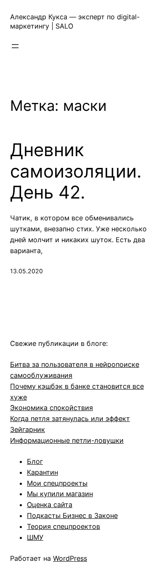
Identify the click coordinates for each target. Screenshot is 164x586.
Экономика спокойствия (51, 407)
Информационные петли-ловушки (67, 440)
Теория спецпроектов (63, 526)
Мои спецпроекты (57, 483)
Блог (35, 461)
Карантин (42, 472)
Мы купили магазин (60, 493)
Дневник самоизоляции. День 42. (76, 171)
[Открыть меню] (15, 46)
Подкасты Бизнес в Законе (72, 515)
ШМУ (35, 537)
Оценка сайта (49, 504)
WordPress (70, 558)
